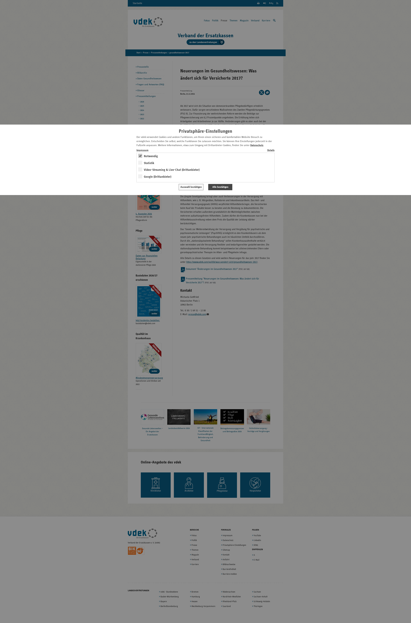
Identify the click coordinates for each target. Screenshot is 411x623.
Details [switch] (271, 150)
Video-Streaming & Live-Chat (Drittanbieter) (172, 169)
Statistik (149, 163)
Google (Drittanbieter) (157, 176)
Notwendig (151, 156)
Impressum (142, 150)
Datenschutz (256, 145)
